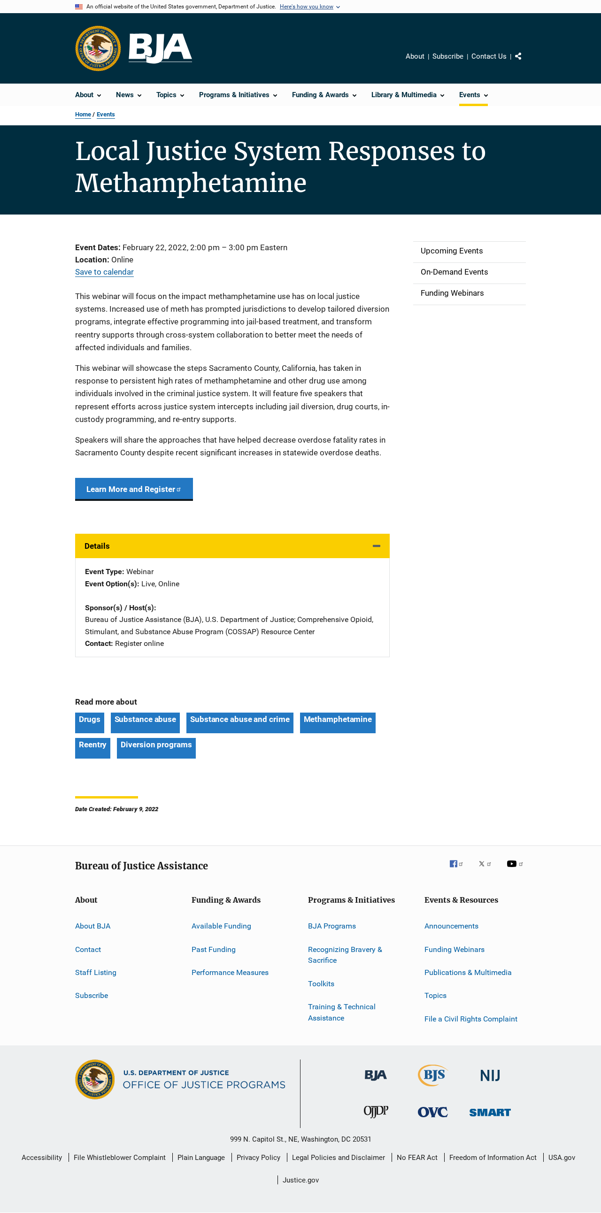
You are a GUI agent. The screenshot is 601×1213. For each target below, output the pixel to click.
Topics (435, 995)
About (415, 56)
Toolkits (321, 983)
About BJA (92, 925)
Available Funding (221, 925)
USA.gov (561, 1157)
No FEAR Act (417, 1157)
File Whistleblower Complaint (120, 1157)
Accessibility (42, 1157)
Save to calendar (104, 271)
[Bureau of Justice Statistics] (433, 1088)
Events (106, 114)
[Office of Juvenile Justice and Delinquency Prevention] (376, 1120)
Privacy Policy (258, 1157)
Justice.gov (301, 1180)
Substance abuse (146, 719)
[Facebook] (460, 870)
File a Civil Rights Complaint (470, 1018)
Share (525, 63)
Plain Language (201, 1157)
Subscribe (447, 56)
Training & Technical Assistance (342, 1012)
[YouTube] (516, 870)
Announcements (451, 925)
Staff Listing (95, 972)
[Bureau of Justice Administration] (376, 1082)
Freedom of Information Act (493, 1157)
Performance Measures (230, 972)
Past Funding (214, 948)
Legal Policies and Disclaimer (338, 1157)
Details (97, 546)
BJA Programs (332, 925)
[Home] (160, 48)
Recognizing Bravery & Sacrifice (345, 954)
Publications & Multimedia (468, 972)
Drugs (89, 719)
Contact (88, 948)
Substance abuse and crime (240, 719)
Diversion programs (156, 744)
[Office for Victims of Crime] (433, 1119)
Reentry (93, 744)
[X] (488, 870)
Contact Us (489, 56)
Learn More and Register (130, 489)
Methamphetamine (338, 719)
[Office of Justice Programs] (98, 48)
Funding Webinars (454, 948)
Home (83, 114)
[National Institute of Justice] (490, 1082)
